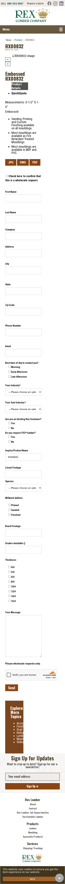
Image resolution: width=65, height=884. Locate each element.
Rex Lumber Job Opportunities (33, 812)
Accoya (21, 723)
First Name (10, 191)
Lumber (21, 736)
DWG (23, 162)
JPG (10, 162)
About (33, 804)
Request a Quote (35, 3)
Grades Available (15, 543)
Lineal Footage (13, 467)
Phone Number (13, 325)
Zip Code (10, 305)
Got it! (32, 879)
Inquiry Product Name (16, 450)
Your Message (12, 612)
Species (9, 481)
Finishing (22, 726)
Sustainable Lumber (32, 816)
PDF (34, 162)
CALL (12, 3)
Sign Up (31, 786)
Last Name (10, 212)
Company (10, 229)
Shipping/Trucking (33, 848)
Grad (19, 729)
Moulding (22, 739)
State (8, 284)
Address (9, 246)
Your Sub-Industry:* (15, 402)
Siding (20, 742)
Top (59, 878)
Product (18, 40)
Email (8, 346)
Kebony (21, 732)
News (8, 40)
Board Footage (13, 526)
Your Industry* (12, 385)
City (7, 263)
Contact (33, 808)
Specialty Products (33, 836)
